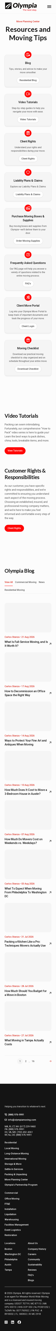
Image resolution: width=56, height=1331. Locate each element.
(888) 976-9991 (16, 1114)
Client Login (28, 326)
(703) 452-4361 (25, 1132)
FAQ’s (28, 283)
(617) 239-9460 (28, 1126)
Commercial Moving (25, 582)
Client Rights (28, 158)
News (42, 582)
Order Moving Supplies (28, 240)
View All (9, 582)
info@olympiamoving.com (22, 1119)
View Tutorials (15, 450)
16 (33, 1061)
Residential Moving (15, 590)
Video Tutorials (28, 119)
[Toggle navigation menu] (49, 6)
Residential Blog (28, 80)
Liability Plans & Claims (28, 194)
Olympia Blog (19, 570)
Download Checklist (28, 369)
